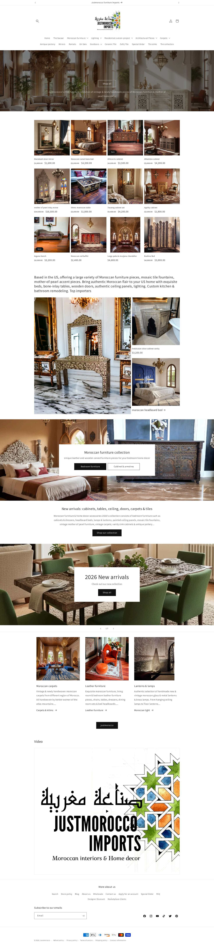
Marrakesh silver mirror (44, 159)
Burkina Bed (149, 256)
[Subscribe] (83, 915)
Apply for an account (128, 894)
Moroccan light (142, 710)
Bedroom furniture (90, 466)
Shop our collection (107, 532)
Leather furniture (94, 710)
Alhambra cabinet (152, 159)
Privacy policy (72, 940)
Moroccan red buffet (79, 256)
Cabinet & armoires (124, 466)
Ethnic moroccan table (81, 207)
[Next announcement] (179, 3)
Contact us (111, 894)
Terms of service (86, 940)
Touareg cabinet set (116, 207)
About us (86, 894)
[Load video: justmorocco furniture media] (107, 811)
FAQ (158, 894)
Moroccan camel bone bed (82, 159)
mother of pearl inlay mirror (46, 207)
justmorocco (107, 725)
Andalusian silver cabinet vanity (145, 349)
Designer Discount (96, 899)
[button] (37, 21)
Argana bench (40, 256)
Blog (77, 894)
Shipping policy (101, 940)
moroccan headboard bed (147, 410)
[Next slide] (113, 628)
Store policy (66, 894)
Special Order (147, 894)
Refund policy (58, 940)
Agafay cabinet (150, 207)
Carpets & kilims (44, 710)
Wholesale (98, 894)
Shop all (107, 83)
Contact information (118, 940)
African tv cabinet (115, 159)
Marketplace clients (117, 899)
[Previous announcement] (35, 3)
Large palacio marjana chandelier (122, 256)
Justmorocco (45, 940)
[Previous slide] (100, 628)
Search (55, 894)
